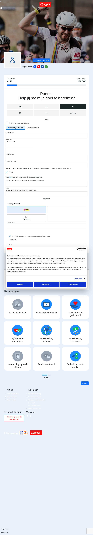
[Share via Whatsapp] (46, 66)
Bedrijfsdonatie (33, 128)
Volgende (46, 199)
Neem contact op (34, 408)
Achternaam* (10, 142)
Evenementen (12, 397)
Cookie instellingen (35, 397)
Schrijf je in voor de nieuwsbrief (14, 418)
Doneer (85, 383)
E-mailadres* (10, 154)
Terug (10, 244)
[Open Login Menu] (1, 8)
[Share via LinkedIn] (42, 66)
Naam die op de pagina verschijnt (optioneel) (21, 190)
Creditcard (26, 219)
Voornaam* (10, 133)
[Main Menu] (0, 1)
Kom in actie (11, 400)
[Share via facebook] (34, 66)
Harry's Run (26, 60)
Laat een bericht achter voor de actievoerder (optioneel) (25, 181)
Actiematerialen (13, 394)
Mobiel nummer (11, 161)
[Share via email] (38, 66)
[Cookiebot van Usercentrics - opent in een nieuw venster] (78, 249)
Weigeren (20, 284)
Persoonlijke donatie (16, 128)
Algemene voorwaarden (37, 400)
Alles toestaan (73, 284)
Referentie (10, 223)
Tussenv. (8, 140)
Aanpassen (45, 284)
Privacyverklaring (34, 394)
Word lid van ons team (41, 60)
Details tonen (78, 278)
